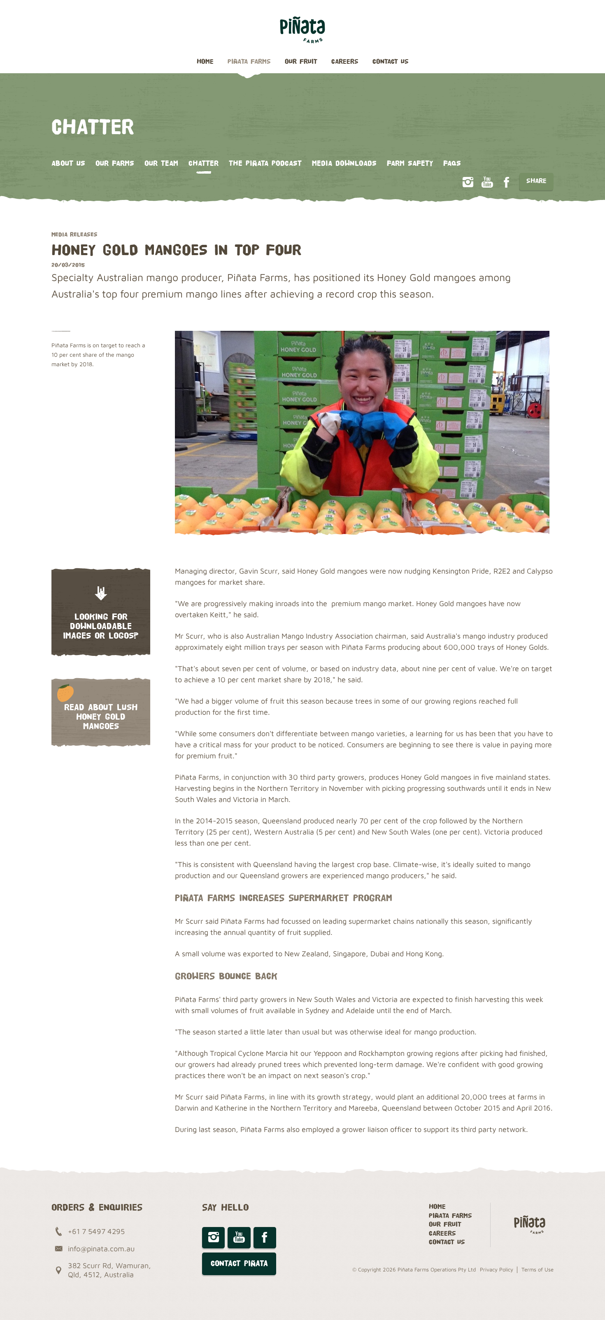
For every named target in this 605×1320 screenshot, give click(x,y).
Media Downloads (344, 163)
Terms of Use (537, 1269)
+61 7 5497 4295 (96, 1231)
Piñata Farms (249, 61)
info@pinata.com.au (101, 1248)
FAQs (452, 163)
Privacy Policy (496, 1269)
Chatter (203, 163)
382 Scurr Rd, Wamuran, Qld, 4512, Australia (109, 1270)
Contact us (390, 61)
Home (205, 61)
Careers (344, 61)
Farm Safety (410, 163)
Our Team (161, 163)
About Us (68, 163)
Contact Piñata (239, 1264)
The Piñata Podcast (265, 163)
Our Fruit (301, 61)
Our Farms (114, 163)
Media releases (74, 234)
